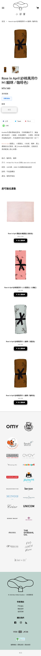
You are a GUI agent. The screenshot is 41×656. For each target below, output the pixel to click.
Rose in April (6, 144)
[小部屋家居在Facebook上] (15, 623)
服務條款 (13, 645)
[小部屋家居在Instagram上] (20, 623)
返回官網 (20, 611)
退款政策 (27, 645)
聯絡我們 (20, 609)
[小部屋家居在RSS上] (26, 623)
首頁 (3, 21)
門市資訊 (20, 606)
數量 (3, 104)
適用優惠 (5, 94)
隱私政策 (20, 645)
